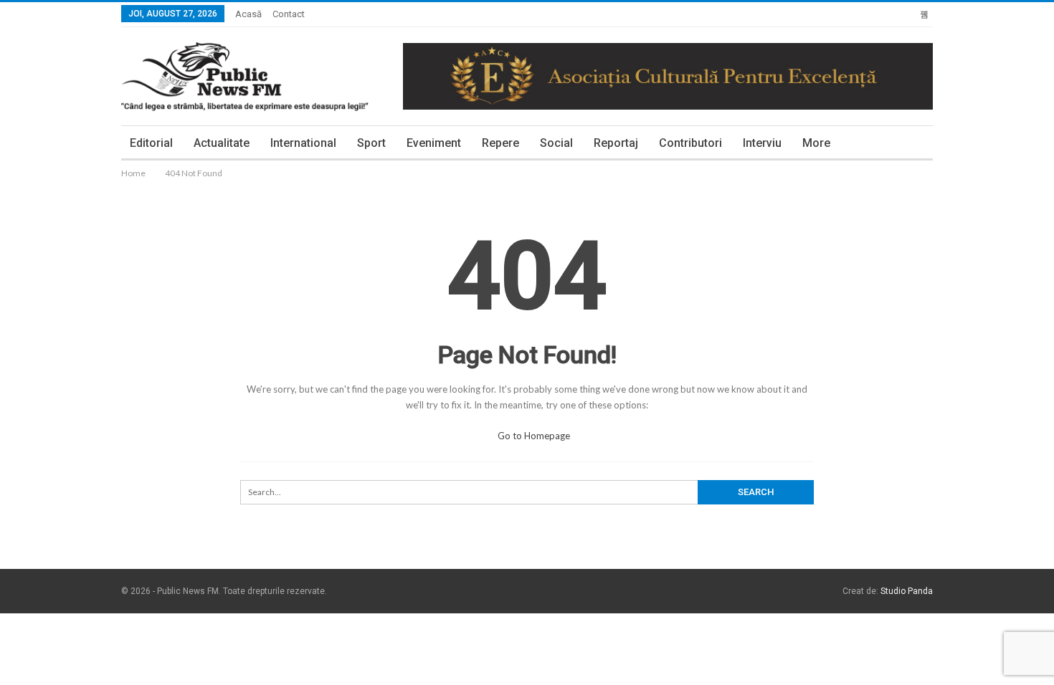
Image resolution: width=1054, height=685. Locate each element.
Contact (288, 14)
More (816, 143)
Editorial (151, 143)
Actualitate (222, 143)
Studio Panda (906, 591)
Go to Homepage (532, 435)
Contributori (690, 143)
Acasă (248, 14)
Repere (500, 143)
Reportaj (616, 143)
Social (556, 143)
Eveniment (434, 143)
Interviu (762, 143)
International (303, 143)
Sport (371, 143)
